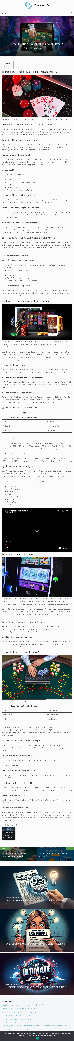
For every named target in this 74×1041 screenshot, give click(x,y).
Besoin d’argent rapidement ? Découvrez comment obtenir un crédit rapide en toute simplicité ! (34, 1026)
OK (37, 1038)
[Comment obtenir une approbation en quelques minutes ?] (37, 994)
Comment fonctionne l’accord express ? (15, 1022)
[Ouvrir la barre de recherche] (71, 13)
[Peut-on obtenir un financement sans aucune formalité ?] (37, 950)
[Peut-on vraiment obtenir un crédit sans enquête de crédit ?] (37, 907)
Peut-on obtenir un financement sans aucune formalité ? (20, 1009)
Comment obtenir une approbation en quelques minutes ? (21, 1012)
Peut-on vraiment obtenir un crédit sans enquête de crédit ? (22, 1005)
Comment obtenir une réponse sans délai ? (16, 1029)
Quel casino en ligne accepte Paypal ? (53, 855)
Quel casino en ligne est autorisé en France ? (14, 855)
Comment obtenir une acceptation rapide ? (16, 1015)
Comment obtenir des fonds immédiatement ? (17, 1019)
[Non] (72, 1036)
